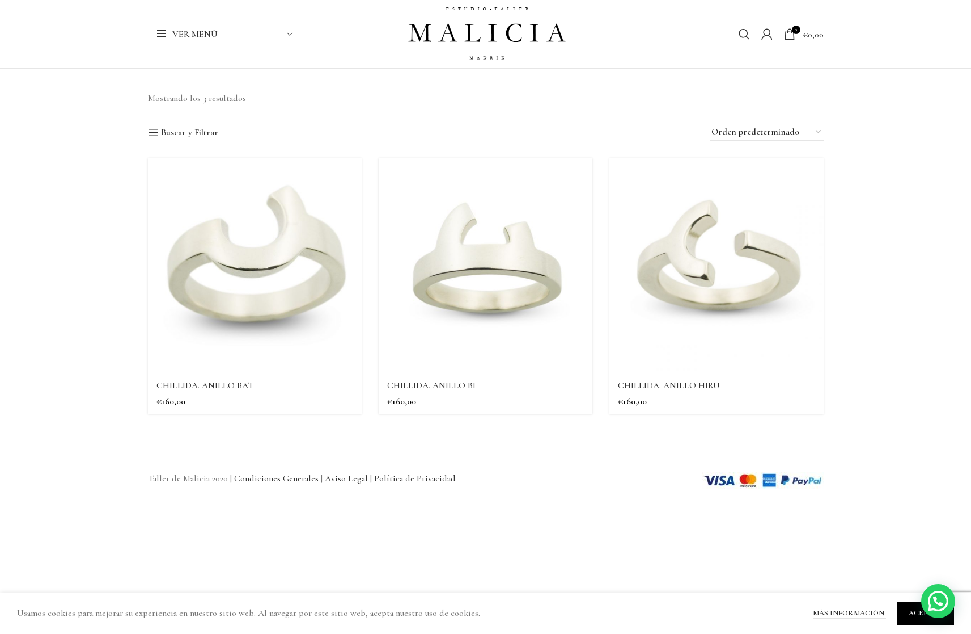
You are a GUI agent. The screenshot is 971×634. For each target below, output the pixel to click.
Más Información (849, 613)
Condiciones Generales (277, 478)
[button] (938, 601)
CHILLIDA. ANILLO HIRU (669, 385)
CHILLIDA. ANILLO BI (431, 385)
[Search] (744, 34)
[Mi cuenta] (767, 34)
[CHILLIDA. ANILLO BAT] (255, 265)
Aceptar (926, 613)
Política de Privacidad (415, 478)
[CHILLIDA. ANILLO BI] (485, 265)
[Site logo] (485, 33)
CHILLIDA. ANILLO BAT (204, 385)
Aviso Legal (347, 478)
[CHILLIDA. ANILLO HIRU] (716, 265)
